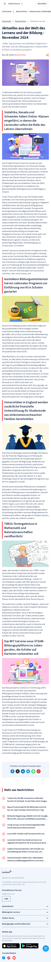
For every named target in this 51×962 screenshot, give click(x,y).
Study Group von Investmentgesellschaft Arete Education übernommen (26, 826)
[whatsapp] (33, 771)
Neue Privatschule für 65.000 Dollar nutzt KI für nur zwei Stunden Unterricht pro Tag (26, 808)
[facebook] (12, 771)
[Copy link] (38, 771)
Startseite (6, 11)
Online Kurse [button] (14, 3)
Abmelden (42, 3)
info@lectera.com (8, 894)
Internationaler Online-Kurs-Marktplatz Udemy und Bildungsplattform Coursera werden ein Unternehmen (25, 859)
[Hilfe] (46, 948)
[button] (47, 55)
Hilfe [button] (6, 898)
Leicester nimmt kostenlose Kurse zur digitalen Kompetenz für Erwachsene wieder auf (27, 841)
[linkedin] (23, 771)
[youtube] (14, 957)
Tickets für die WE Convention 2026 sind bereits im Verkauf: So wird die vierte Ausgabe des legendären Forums (28, 800)
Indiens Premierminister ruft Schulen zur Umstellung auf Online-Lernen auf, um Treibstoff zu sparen (25, 850)
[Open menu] (4, 3)
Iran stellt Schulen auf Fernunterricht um (25, 833)
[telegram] (28, 771)
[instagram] (8, 957)
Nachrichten (21, 11)
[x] (18, 771)
